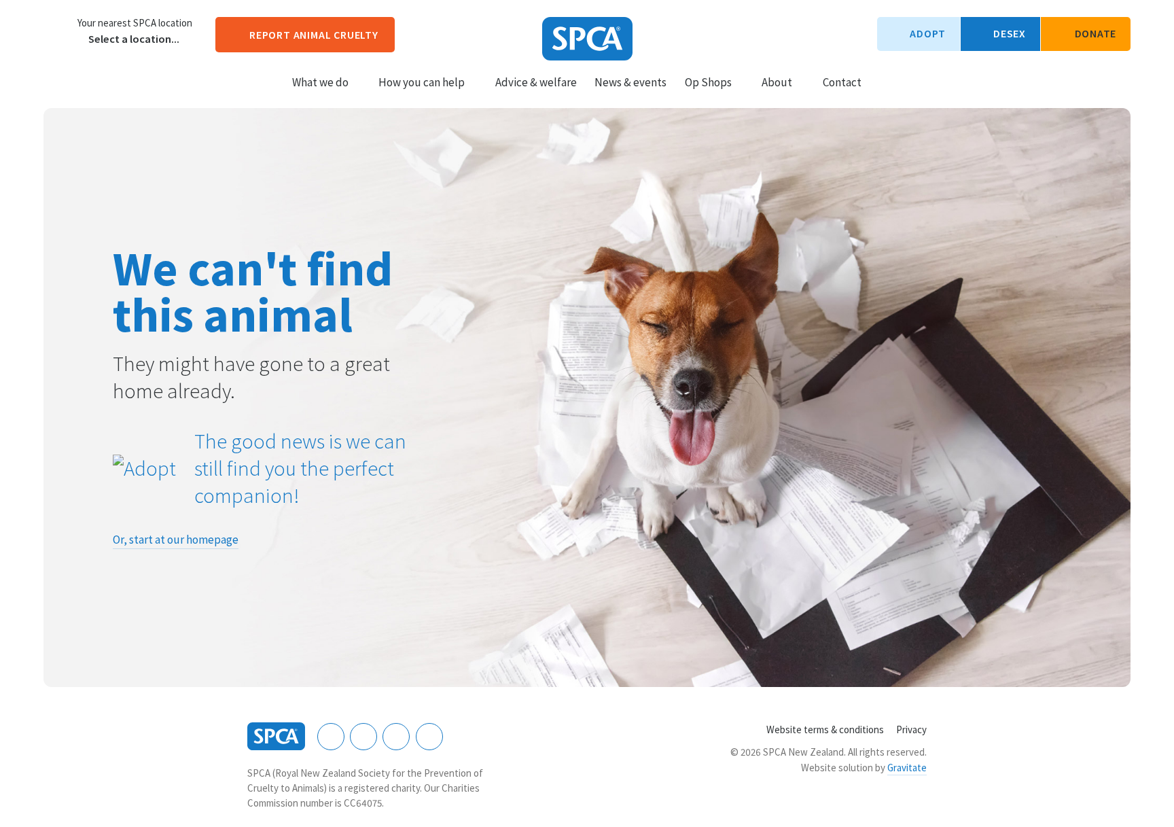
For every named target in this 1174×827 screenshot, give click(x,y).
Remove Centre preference (80, 39)
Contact (842, 82)
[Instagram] (363, 736)
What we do (320, 82)
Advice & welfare (536, 82)
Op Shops (708, 82)
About (777, 82)
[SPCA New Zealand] (587, 38)
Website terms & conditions (825, 729)
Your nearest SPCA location (134, 23)
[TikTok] (429, 736)
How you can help (421, 82)
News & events (630, 82)
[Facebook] (330, 736)
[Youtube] (396, 736)
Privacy (911, 729)
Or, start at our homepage (175, 539)
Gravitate (907, 767)
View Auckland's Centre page (57, 30)
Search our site (883, 81)
